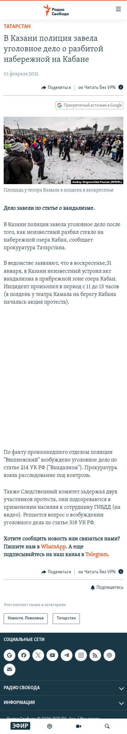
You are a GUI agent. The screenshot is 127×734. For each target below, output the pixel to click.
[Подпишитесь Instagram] (81, 655)
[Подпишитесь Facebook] (24, 655)
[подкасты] (49, 726)
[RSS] (95, 655)
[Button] (56, 88)
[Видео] (78, 726)
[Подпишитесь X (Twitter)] (38, 655)
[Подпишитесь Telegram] (66, 655)
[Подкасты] (109, 655)
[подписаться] (9, 669)
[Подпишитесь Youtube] (52, 655)
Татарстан (17, 27)
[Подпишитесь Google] (9, 655)
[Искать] (107, 726)
